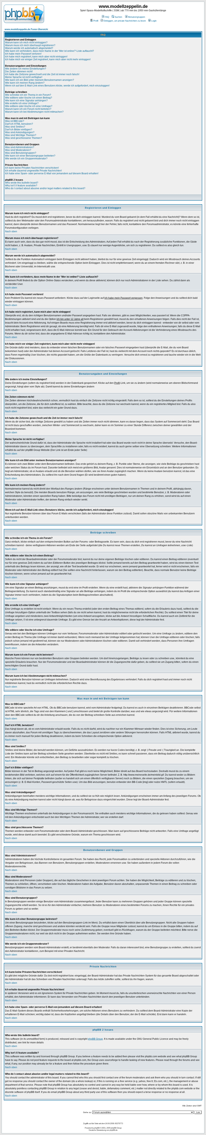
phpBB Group (95, 1038)
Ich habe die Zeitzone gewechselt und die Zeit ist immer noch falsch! (42, 74)
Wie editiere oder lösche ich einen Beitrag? (28, 97)
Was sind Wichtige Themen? (20, 135)
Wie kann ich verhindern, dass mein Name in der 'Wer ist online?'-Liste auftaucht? (49, 51)
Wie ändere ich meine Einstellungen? (25, 68)
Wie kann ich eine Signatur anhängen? (26, 100)
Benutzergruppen (136, 17)
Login (154, 21)
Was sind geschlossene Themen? (23, 138)
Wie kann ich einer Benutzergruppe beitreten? (30, 155)
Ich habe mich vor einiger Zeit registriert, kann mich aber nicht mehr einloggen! (48, 59)
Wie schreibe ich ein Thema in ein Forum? (28, 94)
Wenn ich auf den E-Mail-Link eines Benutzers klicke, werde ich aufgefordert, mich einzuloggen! (57, 85)
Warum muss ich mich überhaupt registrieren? (30, 45)
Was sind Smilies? (15, 126)
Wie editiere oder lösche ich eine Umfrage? (28, 106)
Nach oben (11, 231)
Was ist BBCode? (14, 121)
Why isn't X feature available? (21, 185)
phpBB (97, 1128)
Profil (95, 21)
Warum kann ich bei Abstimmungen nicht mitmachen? (34, 111)
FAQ (107, 17)
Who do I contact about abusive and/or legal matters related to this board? (45, 188)
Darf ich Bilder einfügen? (18, 129)
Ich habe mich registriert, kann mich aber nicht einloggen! (36, 56)
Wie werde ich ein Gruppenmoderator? (26, 158)
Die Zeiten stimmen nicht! (19, 71)
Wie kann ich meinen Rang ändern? (24, 82)
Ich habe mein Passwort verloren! (23, 53)
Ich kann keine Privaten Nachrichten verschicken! (32, 167)
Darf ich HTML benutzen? (19, 123)
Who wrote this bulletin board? (21, 182)
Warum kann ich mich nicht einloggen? (26, 42)
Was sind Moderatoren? (18, 150)
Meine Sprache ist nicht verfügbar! (23, 77)
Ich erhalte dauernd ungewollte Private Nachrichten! (33, 170)
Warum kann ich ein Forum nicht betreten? (28, 109)
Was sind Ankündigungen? (19, 132)
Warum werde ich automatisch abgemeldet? (29, 48)
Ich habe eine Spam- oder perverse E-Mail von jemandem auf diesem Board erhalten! (51, 173)
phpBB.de (113, 1130)
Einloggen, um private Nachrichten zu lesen (125, 21)
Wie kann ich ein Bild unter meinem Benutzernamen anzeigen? (39, 80)
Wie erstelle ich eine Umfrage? (22, 103)
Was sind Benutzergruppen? (20, 152)
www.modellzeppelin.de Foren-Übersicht (26, 29)
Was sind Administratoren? (19, 147)
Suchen (118, 17)
